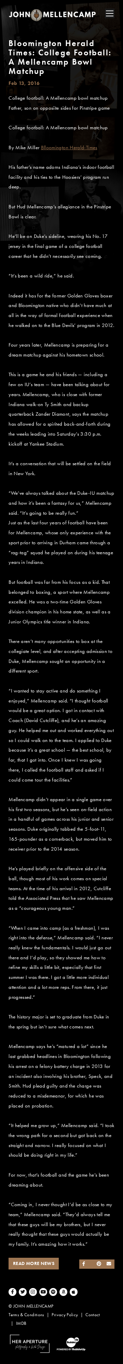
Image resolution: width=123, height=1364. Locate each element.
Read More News (33, 1263)
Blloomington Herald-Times (69, 147)
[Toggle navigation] (109, 13)
